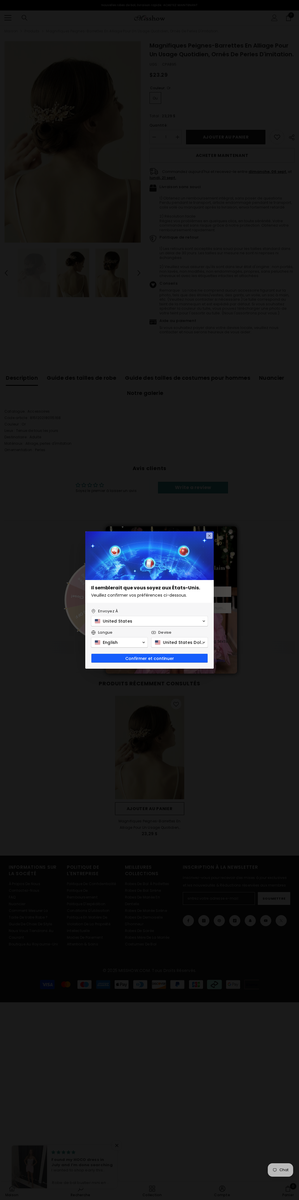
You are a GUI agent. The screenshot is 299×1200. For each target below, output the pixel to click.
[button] (149, 621)
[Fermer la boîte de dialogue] (209, 535)
